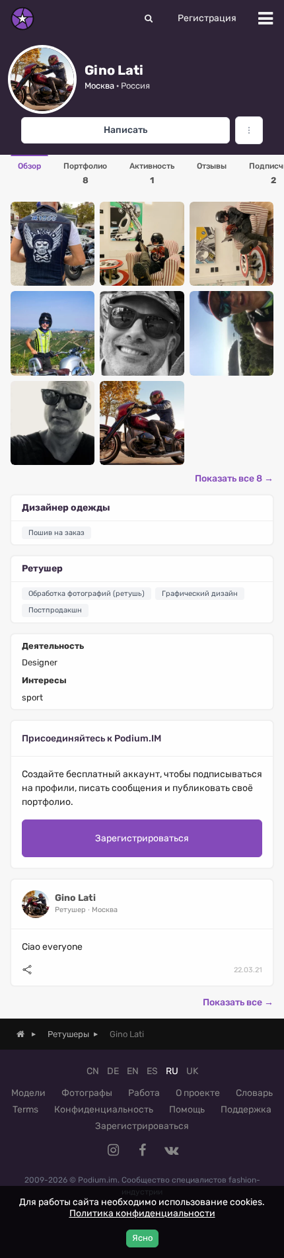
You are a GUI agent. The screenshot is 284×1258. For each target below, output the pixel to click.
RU (172, 1071)
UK (192, 1071)
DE (113, 1071)
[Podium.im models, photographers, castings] (22, 18)
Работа (144, 1093)
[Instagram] (113, 1150)
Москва (99, 86)
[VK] (171, 1150)
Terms (25, 1109)
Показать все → (238, 1002)
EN (133, 1071)
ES (152, 1071)
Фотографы (86, 1093)
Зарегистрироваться (142, 838)
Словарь (254, 1093)
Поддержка (246, 1109)
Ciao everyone (52, 946)
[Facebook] (142, 1150)
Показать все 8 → (234, 478)
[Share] (27, 969)
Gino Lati (75, 897)
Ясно (142, 1238)
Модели (28, 1093)
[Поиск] (148, 18)
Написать (125, 130)
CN (93, 1071)
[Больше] (249, 130)
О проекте (198, 1093)
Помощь (187, 1109)
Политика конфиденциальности (142, 1213)
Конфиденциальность (103, 1109)
